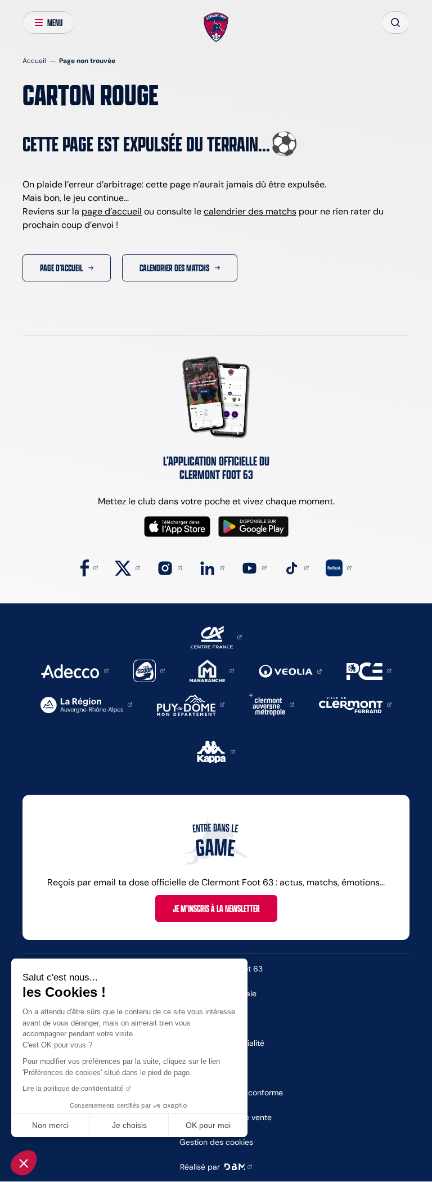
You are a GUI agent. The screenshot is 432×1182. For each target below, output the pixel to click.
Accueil (34, 60)
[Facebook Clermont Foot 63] (89, 567)
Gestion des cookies (216, 1142)
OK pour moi (208, 1125)
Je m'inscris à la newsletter (216, 908)
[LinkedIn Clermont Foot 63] (211, 567)
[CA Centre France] (216, 636)
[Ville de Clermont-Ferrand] (355, 704)
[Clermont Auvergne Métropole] (271, 704)
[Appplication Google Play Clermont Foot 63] (253, 526)
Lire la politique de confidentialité (73, 1089)
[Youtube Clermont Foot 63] (254, 567)
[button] (23, 1162)
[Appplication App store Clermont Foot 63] (177, 526)
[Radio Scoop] (149, 670)
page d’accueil (112, 211)
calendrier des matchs (250, 211)
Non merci (50, 1125)
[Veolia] (290, 670)
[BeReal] (339, 567)
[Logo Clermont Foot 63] (216, 27)
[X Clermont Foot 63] (127, 567)
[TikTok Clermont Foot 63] (296, 567)
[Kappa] (216, 751)
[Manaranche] (212, 670)
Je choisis (129, 1125)
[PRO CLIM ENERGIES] (369, 670)
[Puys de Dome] (190, 704)
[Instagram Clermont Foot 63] (169, 567)
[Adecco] (74, 670)
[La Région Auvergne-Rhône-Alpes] (86, 704)
